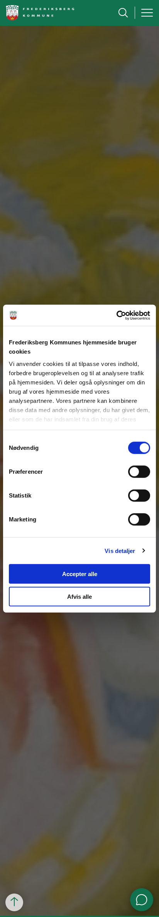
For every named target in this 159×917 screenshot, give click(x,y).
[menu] (147, 13)
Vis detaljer (120, 550)
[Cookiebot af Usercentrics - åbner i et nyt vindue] (116, 315)
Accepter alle (79, 574)
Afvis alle (79, 596)
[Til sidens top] (14, 902)
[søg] (123, 12)
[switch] (139, 472)
